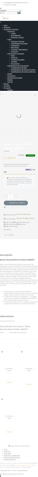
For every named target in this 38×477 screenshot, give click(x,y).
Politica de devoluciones (12, 457)
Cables (13, 33)
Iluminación (11, 76)
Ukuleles (14, 62)
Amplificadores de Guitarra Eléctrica (23, 72)
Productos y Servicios (11, 29)
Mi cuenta (7, 88)
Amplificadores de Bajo (19, 68)
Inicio (5, 25)
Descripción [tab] (8, 247)
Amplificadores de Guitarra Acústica (23, 70)
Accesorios (11, 31)
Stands (9, 74)
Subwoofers (15, 45)
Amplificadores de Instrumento (18, 66)
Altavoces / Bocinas (17, 41)
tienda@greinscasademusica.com (23, 465)
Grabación (14, 52)
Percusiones (15, 64)
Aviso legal (7, 453)
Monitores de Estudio (14, 78)
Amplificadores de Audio (19, 43)
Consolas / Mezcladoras (19, 50)
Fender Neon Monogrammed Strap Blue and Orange (9, 376)
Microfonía (15, 47)
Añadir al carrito (17, 203)
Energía (10, 82)
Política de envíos (10, 459)
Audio (9, 39)
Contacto (7, 86)
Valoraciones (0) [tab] (27, 247)
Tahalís (9, 370)
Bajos (13, 56)
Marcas (6, 84)
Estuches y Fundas (17, 37)
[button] (9, 383)
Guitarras (14, 58)
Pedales (10, 80)
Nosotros (7, 27)
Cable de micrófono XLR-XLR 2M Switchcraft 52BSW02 (9, 425)
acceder (6, 332)
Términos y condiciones (12, 455)
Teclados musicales (17, 60)
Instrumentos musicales (15, 54)
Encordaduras (16, 35)
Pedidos (10, 90)
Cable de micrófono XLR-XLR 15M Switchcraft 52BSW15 (29, 377)
